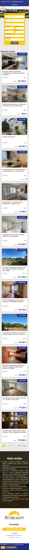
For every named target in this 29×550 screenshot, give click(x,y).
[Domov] (5, 8)
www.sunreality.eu (11, 544)
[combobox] (14, 16)
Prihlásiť (14, 4)
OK (3, 547)
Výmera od (7, 26)
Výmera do (17, 26)
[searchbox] (14, 16)
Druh (6, 18)
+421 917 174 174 (5, 1)
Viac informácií (11, 547)
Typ (5, 22)
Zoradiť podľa (8, 37)
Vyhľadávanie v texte (9, 33)
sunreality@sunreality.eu (17, 1)
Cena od (6, 30)
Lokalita (6, 14)
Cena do (17, 30)
